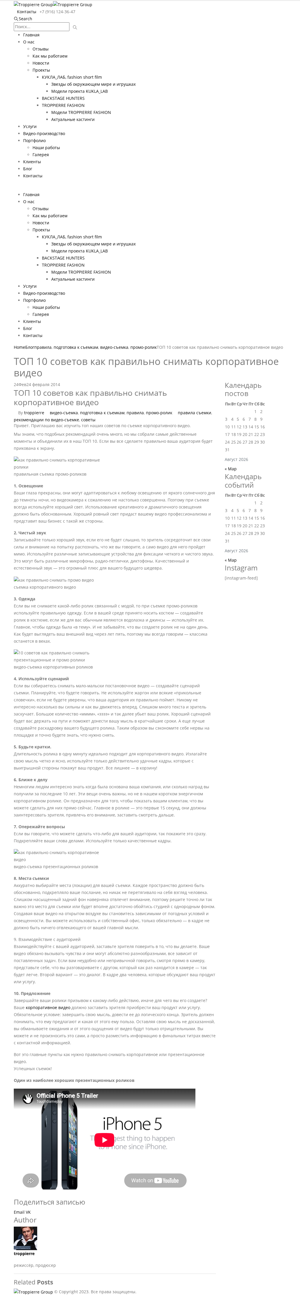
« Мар (231, 469)
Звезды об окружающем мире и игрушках (93, 84)
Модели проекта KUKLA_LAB (79, 91)
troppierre (34, 412)
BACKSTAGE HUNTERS (63, 98)
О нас (29, 42)
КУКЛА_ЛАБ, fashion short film (72, 77)
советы (88, 419)
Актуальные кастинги (73, 119)
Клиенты (32, 161)
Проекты (41, 70)
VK (28, 1212)
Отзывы (41, 49)
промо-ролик (159, 412)
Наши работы (46, 147)
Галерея (41, 154)
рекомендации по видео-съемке (46, 419)
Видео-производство (44, 133)
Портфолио (34, 140)
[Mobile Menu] (15, 187)
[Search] (75, 27)
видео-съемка (64, 412)
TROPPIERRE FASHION (63, 105)
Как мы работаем (50, 56)
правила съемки (194, 412)
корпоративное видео (48, 1007)
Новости (41, 63)
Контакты (26, 11)
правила (135, 412)
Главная (31, 35)
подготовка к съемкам (102, 412)
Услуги (30, 126)
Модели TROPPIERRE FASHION (81, 112)
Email (19, 1212)
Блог (27, 168)
